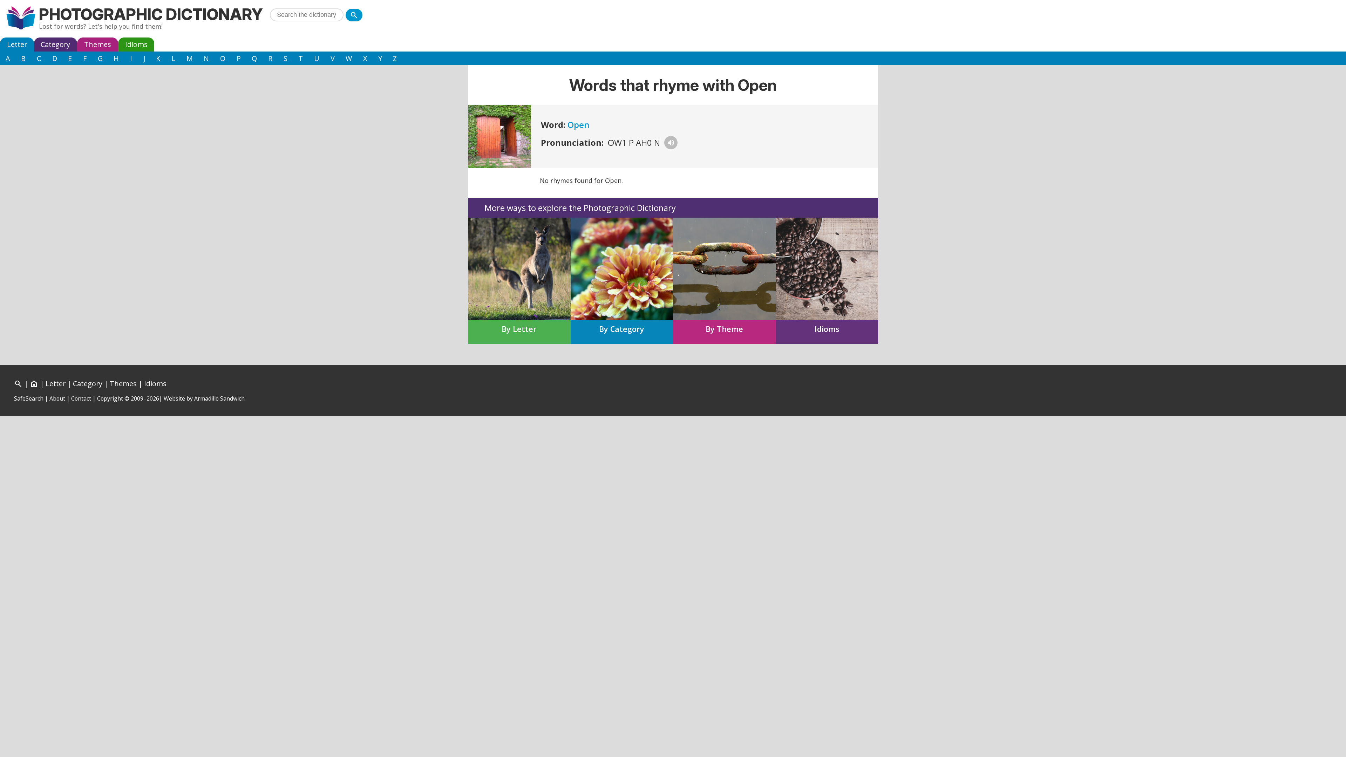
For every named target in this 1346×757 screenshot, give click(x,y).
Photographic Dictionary (151, 14)
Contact (81, 398)
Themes (97, 44)
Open (578, 124)
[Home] (20, 18)
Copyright (110, 398)
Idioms (136, 44)
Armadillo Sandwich (219, 398)
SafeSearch (28, 398)
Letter (17, 44)
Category (55, 44)
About (57, 398)
